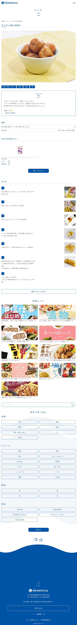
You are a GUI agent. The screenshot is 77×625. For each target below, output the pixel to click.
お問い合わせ (38, 608)
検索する (38, 529)
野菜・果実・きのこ (8, 87)
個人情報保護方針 (46, 620)
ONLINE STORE (39, 170)
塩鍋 (19, 451)
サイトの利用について (32, 620)
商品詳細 (3, 164)
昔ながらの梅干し (10, 113)
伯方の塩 (19, 509)
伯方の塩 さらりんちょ (19, 514)
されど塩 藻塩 (19, 520)
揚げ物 (57, 461)
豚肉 (57, 422)
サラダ (20, 467)
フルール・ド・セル (57, 514)
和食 (19, 87)
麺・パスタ (57, 467)
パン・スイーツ (19, 472)
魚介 (57, 427)
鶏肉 (19, 427)
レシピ (3, 161)
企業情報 (39, 614)
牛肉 (19, 422)
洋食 (19, 456)
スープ (57, 472)
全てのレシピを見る (39, 291)
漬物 (26, 87)
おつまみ (19, 461)
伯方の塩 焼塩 (57, 509)
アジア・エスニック (57, 456)
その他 (20, 437)
